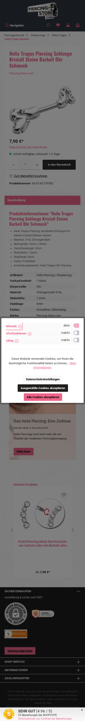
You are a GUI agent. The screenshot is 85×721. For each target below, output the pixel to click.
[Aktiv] (78, 325)
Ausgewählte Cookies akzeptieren (43, 388)
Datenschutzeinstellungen (43, 379)
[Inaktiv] (78, 333)
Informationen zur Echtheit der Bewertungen (45, 718)
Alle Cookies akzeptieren (43, 397)
